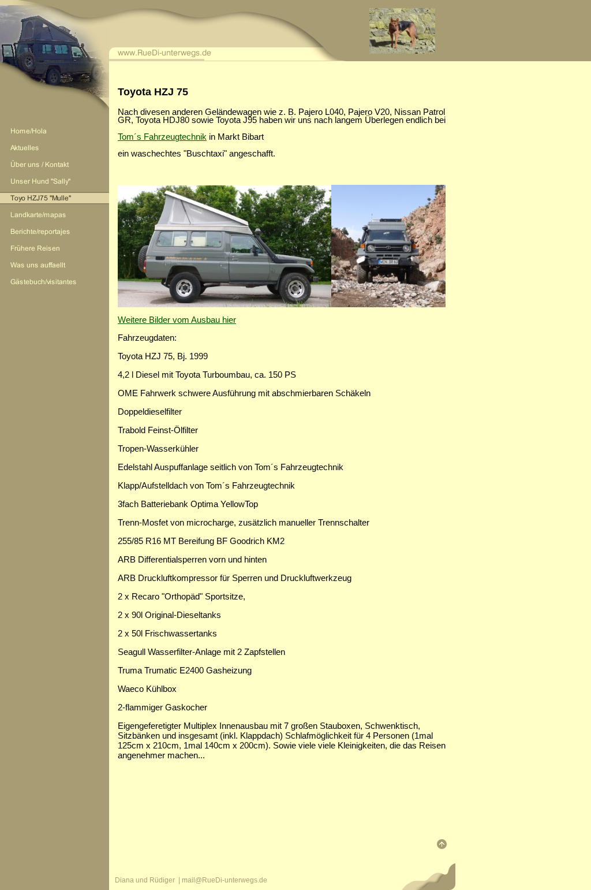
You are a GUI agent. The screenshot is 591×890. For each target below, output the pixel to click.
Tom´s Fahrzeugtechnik (162, 136)
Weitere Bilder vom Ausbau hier (177, 320)
